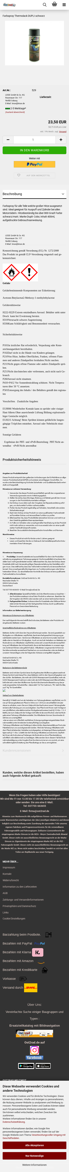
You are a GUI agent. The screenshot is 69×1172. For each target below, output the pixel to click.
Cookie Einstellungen (14, 918)
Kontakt (7, 873)
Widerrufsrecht (11, 880)
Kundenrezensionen (17, 750)
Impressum (9, 867)
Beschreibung (12, 194)
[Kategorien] (64, 5)
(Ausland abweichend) (15, 112)
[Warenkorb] (54, 5)
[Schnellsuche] (45, 5)
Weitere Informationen (34, 1164)
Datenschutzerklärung (14, 1122)
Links (5, 912)
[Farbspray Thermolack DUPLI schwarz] (34, 42)
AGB (5, 893)
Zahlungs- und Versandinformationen (23, 899)
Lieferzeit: (45, 97)
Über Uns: (34, 1004)
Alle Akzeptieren (34, 1145)
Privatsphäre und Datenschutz (19, 906)
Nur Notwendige (34, 1155)
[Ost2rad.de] (8, 5)
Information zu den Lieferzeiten (20, 886)
